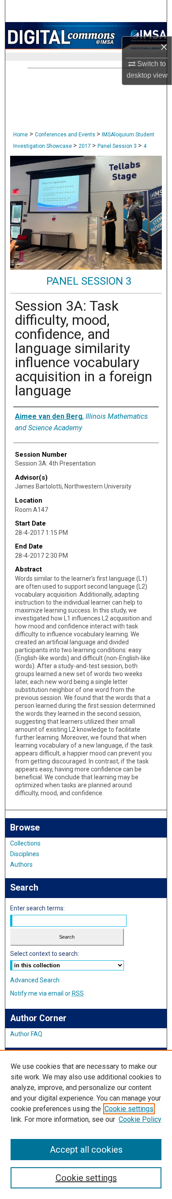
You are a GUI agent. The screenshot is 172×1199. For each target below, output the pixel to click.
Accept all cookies (86, 1149)
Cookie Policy (140, 1119)
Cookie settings (129, 1109)
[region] (86, 1124)
